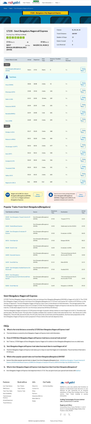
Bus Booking (36, 2)
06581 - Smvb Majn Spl (12, 285)
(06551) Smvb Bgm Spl (61, 362)
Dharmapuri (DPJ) (10, 92)
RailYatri (78, 370)
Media (34, 401)
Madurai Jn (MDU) (10, 139)
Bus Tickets (21, 386)
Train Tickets (26, 2)
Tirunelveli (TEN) (10, 168)
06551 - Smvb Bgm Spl (12, 240)
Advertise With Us (37, 396)
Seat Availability (7, 393)
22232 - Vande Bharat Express (14, 226)
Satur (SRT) (9, 154)
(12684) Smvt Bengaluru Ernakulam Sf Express (41, 362)
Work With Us (36, 398)
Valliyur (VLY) (9, 175)
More (57, 2)
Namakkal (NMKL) (10, 113)
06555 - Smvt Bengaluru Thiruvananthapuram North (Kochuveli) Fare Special (18, 276)
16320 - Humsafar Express (13, 255)
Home (5, 8)
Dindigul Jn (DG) (10, 132)
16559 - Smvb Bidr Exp (12, 262)
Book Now (83, 69)
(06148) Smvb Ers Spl (73, 362)
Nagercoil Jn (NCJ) (11, 182)
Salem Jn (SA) (9, 99)
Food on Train (21, 391)
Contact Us (35, 388)
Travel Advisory (7, 402)
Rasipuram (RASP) (10, 106)
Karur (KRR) (9, 121)
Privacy (61, 421)
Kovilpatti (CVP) (10, 161)
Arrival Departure (8, 400)
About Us (35, 386)
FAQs (33, 391)
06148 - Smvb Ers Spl (11, 247)
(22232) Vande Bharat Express (20, 362)
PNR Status (6, 388)
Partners (34, 393)
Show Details (38, 195)
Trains (10, 8)
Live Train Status (7, 386)
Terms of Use (54, 421)
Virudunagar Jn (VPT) (11, 146)
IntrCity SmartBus (48, 386)
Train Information (47, 2)
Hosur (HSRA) (9, 84)
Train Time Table (7, 391)
